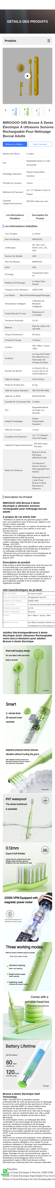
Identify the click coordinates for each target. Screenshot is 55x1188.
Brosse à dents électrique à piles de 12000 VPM (28, 1172)
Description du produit (40, 217)
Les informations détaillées (15, 217)
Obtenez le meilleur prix (16, 144)
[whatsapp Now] (5, 1175)
